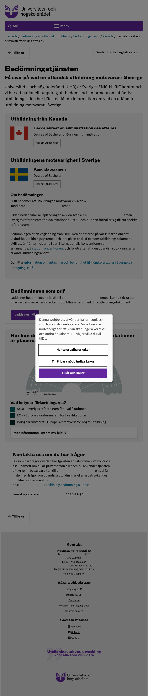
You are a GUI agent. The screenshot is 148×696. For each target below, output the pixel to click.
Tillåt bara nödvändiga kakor (73, 361)
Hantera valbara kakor (73, 350)
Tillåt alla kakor (73, 373)
